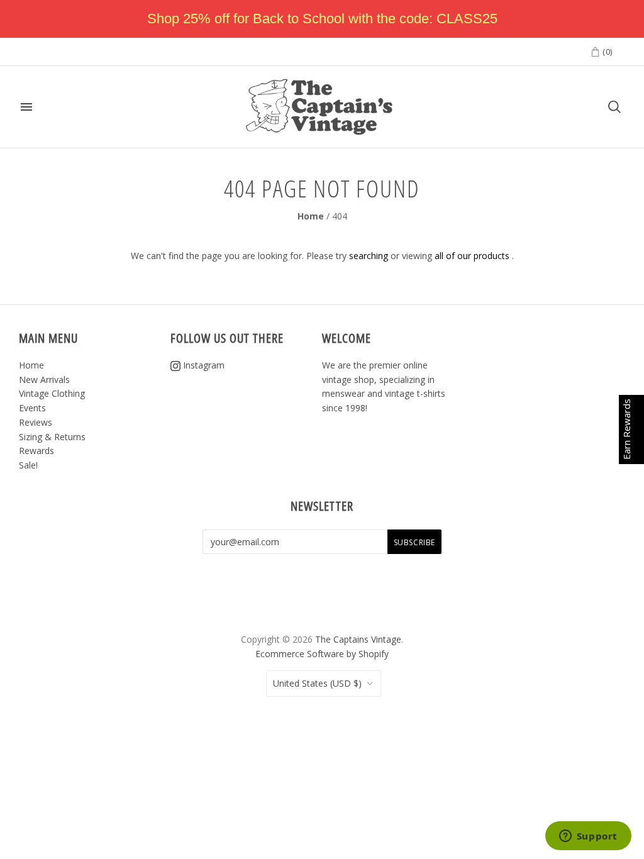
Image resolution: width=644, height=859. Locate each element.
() (606, 51)
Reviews (35, 422)
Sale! (28, 465)
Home (310, 216)
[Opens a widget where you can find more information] (588, 837)
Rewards (36, 451)
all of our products (472, 256)
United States (317, 683)
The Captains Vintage (358, 639)
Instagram (202, 365)
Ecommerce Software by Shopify (322, 654)
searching (368, 256)
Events (32, 408)
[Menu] (26, 107)
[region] (322, 19)
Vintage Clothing (52, 393)
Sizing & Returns (52, 437)
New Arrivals (44, 379)
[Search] (614, 107)
